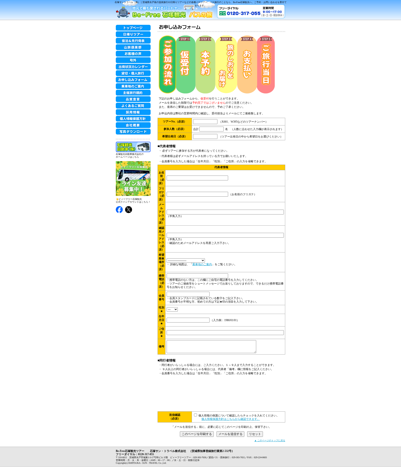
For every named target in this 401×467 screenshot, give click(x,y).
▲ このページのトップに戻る (269, 440)
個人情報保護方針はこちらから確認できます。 (230, 419)
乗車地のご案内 (202, 264)
